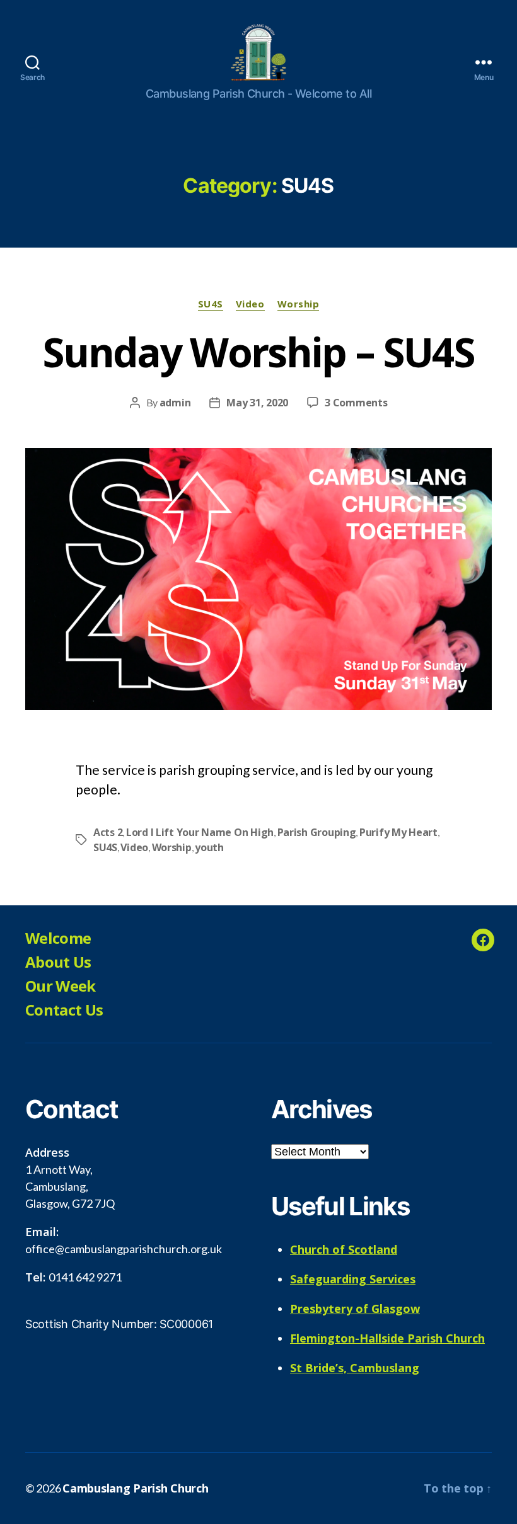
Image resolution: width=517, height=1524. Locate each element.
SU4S (210, 304)
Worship (298, 304)
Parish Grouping (316, 832)
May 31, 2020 (257, 403)
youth (209, 847)
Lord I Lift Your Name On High (200, 832)
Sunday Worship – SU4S (258, 351)
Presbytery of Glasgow (355, 1308)
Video (250, 304)
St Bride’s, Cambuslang (354, 1367)
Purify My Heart (398, 832)
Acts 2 (107, 832)
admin (175, 403)
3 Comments (356, 403)
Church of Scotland (343, 1249)
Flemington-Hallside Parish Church (387, 1338)
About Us (58, 961)
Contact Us (64, 1009)
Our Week (60, 985)
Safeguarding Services (352, 1278)
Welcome (58, 937)
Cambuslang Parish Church (135, 1488)
